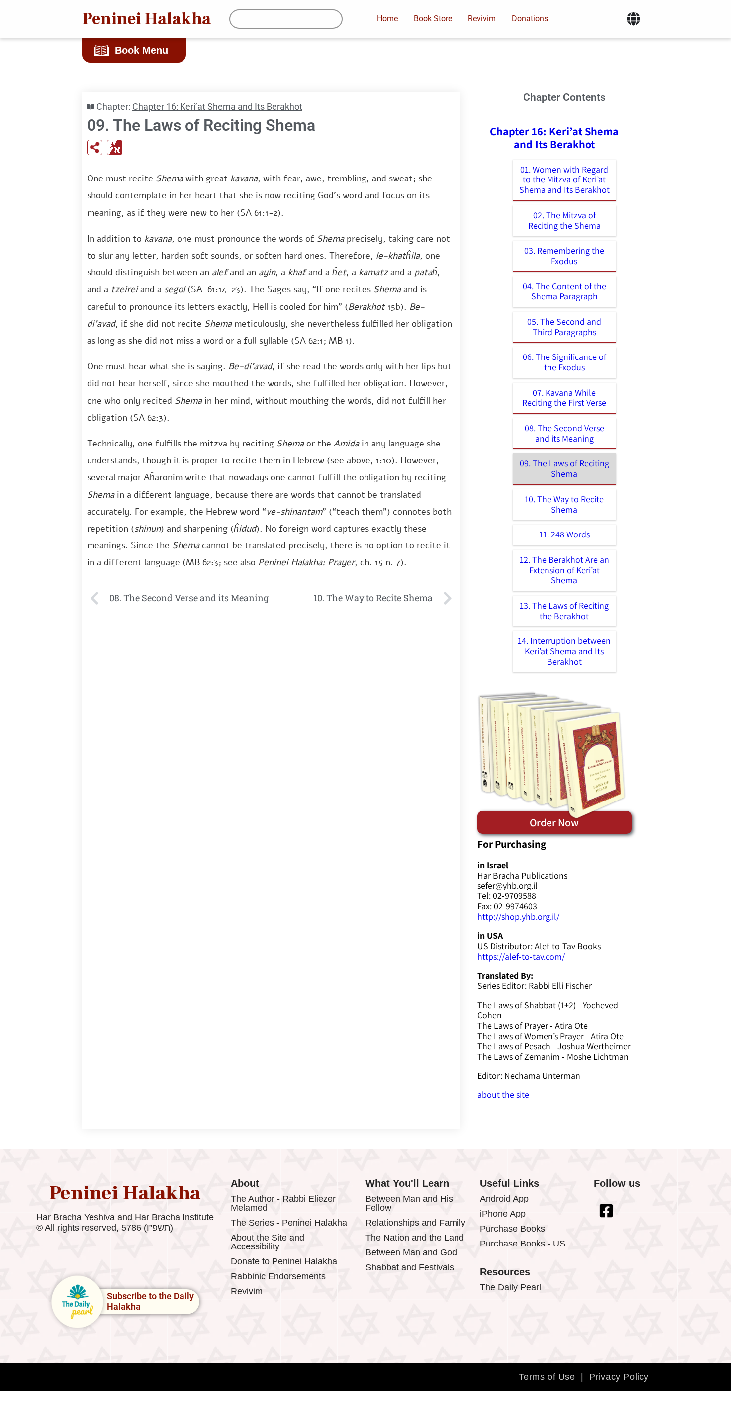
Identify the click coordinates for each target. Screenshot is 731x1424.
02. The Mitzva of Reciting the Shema (564, 220)
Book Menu (141, 50)
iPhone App (503, 1214)
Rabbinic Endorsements (278, 1276)
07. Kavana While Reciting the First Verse (564, 398)
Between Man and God (411, 1252)
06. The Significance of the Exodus (564, 362)
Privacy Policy (619, 1377)
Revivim (247, 1291)
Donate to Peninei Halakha (284, 1261)
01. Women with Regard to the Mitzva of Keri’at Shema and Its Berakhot (564, 179)
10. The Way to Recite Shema (564, 504)
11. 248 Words (564, 534)
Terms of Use (547, 1377)
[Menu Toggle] (633, 19)
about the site (503, 1094)
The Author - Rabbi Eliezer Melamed (283, 1203)
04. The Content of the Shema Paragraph (564, 291)
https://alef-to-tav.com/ (521, 956)
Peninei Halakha (146, 19)
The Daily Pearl (510, 1287)
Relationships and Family (415, 1223)
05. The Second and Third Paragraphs (564, 327)
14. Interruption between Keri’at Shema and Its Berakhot (564, 651)
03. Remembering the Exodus (564, 256)
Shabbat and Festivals (410, 1267)
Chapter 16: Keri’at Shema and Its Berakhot (217, 106)
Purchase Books (512, 1229)
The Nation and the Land (415, 1238)
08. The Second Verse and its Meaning (564, 433)
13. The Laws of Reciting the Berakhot (564, 611)
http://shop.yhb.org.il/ (518, 916)
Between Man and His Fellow (409, 1203)
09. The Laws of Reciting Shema (564, 468)
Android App (504, 1199)
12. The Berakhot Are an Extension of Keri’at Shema (564, 570)
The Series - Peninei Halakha (289, 1223)
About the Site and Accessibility (267, 1242)
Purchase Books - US (522, 1243)
